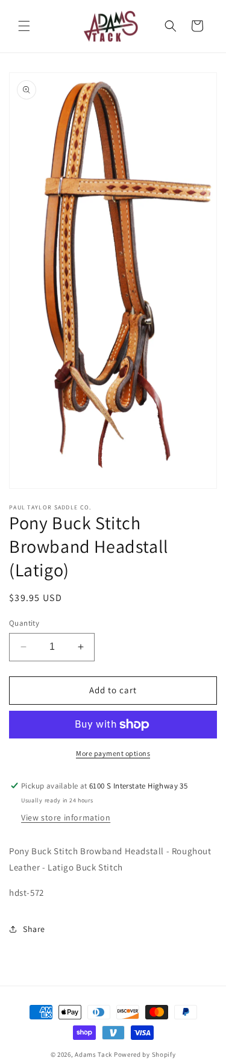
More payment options (113, 753)
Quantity (24, 623)
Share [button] (34, 929)
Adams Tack (93, 1054)
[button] (24, 26)
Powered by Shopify (145, 1054)
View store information (65, 817)
